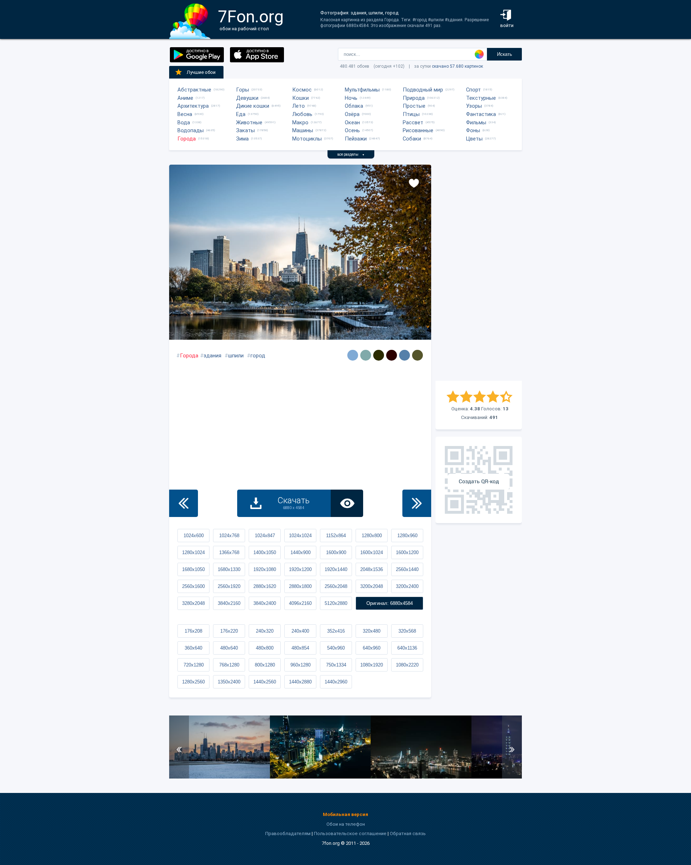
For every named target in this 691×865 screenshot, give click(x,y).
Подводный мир (423, 89)
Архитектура (193, 106)
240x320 (265, 631)
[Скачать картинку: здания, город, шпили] (219, 777)
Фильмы (476, 122)
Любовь (302, 114)
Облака (354, 106)
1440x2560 (264, 682)
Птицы (411, 114)
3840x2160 (229, 603)
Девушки (247, 98)
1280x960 (407, 535)
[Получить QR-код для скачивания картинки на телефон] (478, 480)
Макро (300, 122)
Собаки (412, 138)
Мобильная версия (345, 814)
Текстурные (481, 98)
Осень (352, 130)
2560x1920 (229, 586)
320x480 (371, 631)
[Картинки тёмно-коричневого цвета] (391, 355)
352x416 (336, 631)
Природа (414, 98)
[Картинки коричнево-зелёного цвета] (378, 355)
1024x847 (265, 535)
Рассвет (413, 122)
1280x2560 (193, 682)
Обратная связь (408, 833)
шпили (236, 355)
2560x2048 (336, 586)
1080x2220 (407, 665)
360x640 (193, 648)
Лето (298, 106)
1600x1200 (407, 552)
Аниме (185, 98)
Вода (183, 122)
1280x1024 (193, 552)
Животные (249, 122)
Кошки (300, 98)
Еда (240, 114)
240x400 (300, 631)
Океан (352, 122)
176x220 (229, 631)
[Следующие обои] (416, 503)
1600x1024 (371, 552)
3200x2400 (407, 586)
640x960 (371, 648)
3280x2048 (193, 603)
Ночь (351, 98)
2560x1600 (193, 586)
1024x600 (194, 535)
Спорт (473, 89)
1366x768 (229, 552)
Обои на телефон (345, 824)
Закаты (245, 130)
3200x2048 (371, 586)
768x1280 (229, 665)
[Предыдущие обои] (183, 503)
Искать (504, 54)
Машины (302, 130)
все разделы (351, 154)
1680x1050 (193, 569)
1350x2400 (229, 682)
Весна (184, 114)
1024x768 (229, 535)
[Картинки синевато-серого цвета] (404, 355)
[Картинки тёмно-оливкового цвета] (417, 355)
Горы (242, 89)
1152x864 (336, 535)
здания (212, 355)
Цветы (474, 138)
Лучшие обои (201, 72)
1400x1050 (264, 552)
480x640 (229, 648)
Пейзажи (356, 138)
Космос (302, 89)
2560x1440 (407, 569)
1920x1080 (264, 569)
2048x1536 (371, 569)
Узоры (474, 106)
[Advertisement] (478, 273)
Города (186, 138)
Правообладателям (288, 833)
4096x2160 (300, 603)
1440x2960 (336, 682)
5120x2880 (336, 603)
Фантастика (481, 114)
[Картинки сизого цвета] (352, 355)
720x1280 (194, 665)
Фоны (473, 130)
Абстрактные (194, 89)
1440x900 (300, 552)
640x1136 (407, 648)
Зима (242, 138)
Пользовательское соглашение (350, 833)
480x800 (265, 648)
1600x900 (336, 552)
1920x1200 (300, 569)
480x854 (300, 648)
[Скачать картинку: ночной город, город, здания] (320, 777)
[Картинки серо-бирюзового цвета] (365, 355)
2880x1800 (300, 586)
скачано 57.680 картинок (457, 66)
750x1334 (336, 665)
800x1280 (265, 665)
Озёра (352, 114)
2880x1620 (264, 586)
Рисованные (418, 130)
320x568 (407, 631)
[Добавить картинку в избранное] (414, 182)
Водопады (190, 130)
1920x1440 (336, 569)
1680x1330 (229, 569)
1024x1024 (300, 535)
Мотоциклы (307, 138)
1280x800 (372, 535)
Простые (414, 106)
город (257, 355)
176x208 (193, 631)
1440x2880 (300, 682)
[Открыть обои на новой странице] (347, 503)
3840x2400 (264, 603)
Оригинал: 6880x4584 (389, 603)
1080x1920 (371, 665)
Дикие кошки (252, 106)
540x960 (336, 648)
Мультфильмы (362, 89)
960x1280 (300, 665)
